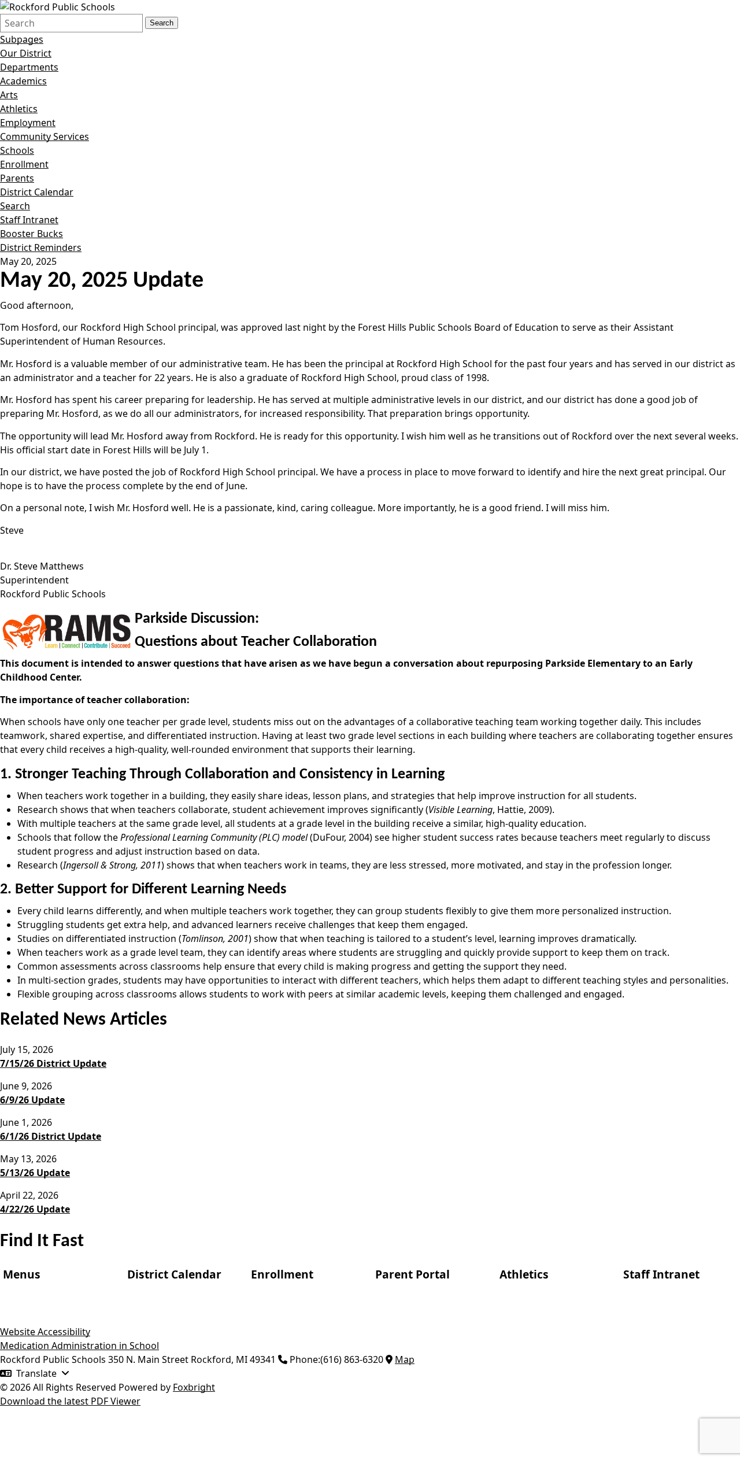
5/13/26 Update (35, 1172)
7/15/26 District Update (53, 1063)
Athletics (19, 108)
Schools (17, 150)
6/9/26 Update (32, 1099)
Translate (36, 1373)
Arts (9, 94)
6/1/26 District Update (50, 1136)
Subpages (21, 39)
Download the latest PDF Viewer (70, 1401)
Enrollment (24, 164)
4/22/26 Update (35, 1209)
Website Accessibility (45, 1331)
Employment (28, 122)
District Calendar (36, 192)
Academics (23, 81)
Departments (29, 67)
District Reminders (41, 247)
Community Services (44, 136)
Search (161, 23)
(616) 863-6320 (351, 1359)
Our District (25, 53)
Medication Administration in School (79, 1345)
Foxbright (194, 1387)
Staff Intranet (29, 219)
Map (405, 1359)
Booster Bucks (31, 233)
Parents (17, 178)
